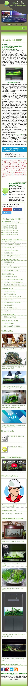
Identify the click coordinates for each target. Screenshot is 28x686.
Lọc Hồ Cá (6, 311)
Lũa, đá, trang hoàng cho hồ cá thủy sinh (13, 659)
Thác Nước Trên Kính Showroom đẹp (15, 285)
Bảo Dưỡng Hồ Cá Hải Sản (11, 326)
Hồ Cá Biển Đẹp (8, 262)
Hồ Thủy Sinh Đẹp (9, 242)
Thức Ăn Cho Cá (8, 299)
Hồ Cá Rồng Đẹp (8, 247)
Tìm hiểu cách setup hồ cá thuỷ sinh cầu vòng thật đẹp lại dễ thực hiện (14, 406)
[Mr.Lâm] (4, 448)
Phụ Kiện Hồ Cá (7, 288)
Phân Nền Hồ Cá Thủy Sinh (12, 302)
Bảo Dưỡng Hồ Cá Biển (10, 270)
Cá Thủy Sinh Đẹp (9, 291)
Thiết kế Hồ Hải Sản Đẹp (9, 320)
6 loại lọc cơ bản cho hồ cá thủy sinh (13, 541)
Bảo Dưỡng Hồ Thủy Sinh (11, 256)
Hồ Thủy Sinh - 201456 (10, 234)
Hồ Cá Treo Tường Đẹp (10, 250)
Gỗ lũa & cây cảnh (7, 314)
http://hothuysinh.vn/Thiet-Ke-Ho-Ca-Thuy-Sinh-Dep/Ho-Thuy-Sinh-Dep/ (17, 199)
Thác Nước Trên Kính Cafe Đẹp (13, 279)
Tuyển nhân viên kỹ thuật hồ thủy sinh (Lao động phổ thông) (13, 505)
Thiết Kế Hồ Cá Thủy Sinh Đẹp (11, 239)
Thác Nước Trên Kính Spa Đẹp (13, 282)
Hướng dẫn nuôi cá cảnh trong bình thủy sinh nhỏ (12, 589)
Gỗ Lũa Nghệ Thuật (9, 317)
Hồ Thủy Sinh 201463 (10, 229)
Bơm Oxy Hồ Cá (8, 305)
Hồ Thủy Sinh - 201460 (10, 231)
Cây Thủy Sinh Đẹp (9, 294)
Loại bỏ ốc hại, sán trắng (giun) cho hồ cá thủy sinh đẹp (13, 635)
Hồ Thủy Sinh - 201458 (10, 232)
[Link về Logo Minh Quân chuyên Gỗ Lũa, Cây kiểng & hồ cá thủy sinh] (15, 4)
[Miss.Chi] (4, 437)
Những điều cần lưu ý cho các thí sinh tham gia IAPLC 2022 (13, 426)
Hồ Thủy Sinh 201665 (10, 225)
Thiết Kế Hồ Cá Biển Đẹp (9, 259)
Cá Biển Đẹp (7, 265)
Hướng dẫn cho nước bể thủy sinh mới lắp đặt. (13, 564)
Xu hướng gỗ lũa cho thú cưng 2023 (13, 349)
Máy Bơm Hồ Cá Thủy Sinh (12, 297)
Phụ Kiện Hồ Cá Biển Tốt (11, 267)
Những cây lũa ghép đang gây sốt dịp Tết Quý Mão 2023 (13, 367)
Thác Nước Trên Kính (10, 276)
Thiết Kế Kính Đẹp (7, 274)
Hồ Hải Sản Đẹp (8, 323)
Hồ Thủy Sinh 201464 (10, 227)
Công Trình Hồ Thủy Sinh (11, 244)
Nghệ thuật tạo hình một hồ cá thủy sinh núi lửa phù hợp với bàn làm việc (13, 387)
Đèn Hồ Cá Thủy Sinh (10, 308)
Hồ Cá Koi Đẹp (8, 253)
